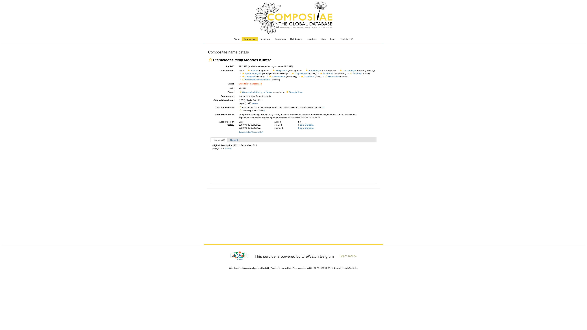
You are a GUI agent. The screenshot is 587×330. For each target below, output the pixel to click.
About (236, 39)
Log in (333, 39)
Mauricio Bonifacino (349, 268)
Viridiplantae (281, 70)
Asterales (357, 73)
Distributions (296, 39)
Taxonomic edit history (226, 123)
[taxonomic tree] (245, 132)
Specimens (280, 39)
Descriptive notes (225, 107)
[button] (210, 60)
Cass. (296, 92)
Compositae (251, 76)
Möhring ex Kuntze (257, 92)
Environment (227, 96)
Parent (230, 92)
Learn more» (348, 256)
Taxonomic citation (224, 114)
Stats (323, 39)
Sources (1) (219, 140)
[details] (255, 103)
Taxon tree (265, 39)
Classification (227, 70)
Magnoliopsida (302, 73)
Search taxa (250, 39)
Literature (311, 39)
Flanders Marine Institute (281, 268)
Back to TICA (347, 39)
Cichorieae (309, 76)
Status (230, 83)
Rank (231, 88)
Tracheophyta (349, 70)
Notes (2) (234, 140)
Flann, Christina (306, 125)
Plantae (254, 70)
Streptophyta (314, 70)
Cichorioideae (278, 76)
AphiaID (230, 66)
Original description (223, 100)
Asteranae (328, 73)
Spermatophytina (253, 73)
